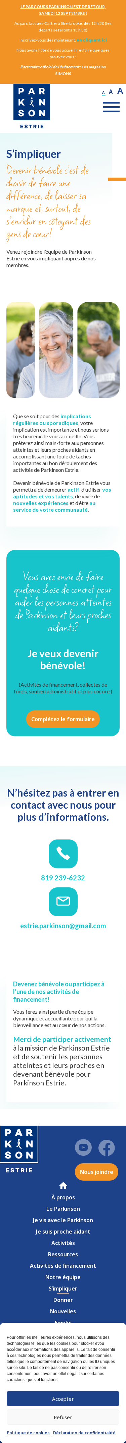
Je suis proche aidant (63, 1231)
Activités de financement (63, 1265)
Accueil (64, 1185)
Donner (63, 1300)
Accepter (63, 1398)
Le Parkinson (63, 1208)
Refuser (63, 1417)
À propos (63, 1197)
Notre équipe (63, 1277)
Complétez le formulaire (63, 719)
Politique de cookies (28, 1433)
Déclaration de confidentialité (84, 1433)
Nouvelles (63, 1311)
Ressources (63, 1254)
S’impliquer (63, 1288)
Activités (63, 1243)
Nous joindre (96, 1172)
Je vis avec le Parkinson (63, 1220)
